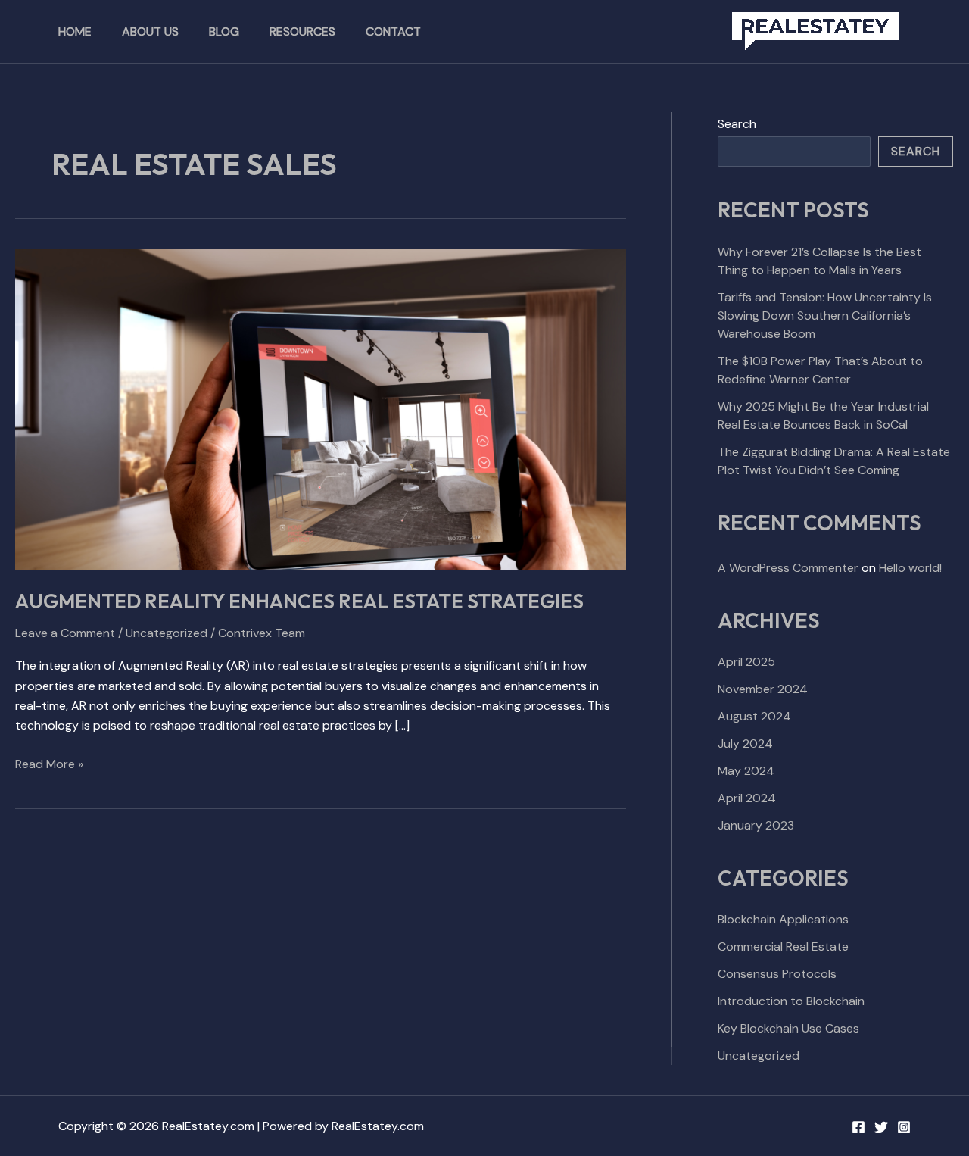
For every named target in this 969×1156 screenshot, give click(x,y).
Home (75, 31)
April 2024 (747, 798)
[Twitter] (881, 1127)
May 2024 (746, 771)
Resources (302, 31)
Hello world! (910, 568)
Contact (393, 31)
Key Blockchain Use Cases (788, 1028)
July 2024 (745, 743)
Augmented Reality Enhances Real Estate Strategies (299, 601)
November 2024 (763, 689)
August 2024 (754, 716)
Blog (224, 31)
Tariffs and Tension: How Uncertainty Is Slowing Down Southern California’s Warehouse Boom (825, 315)
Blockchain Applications (783, 919)
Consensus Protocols (777, 974)
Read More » (49, 763)
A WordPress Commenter (788, 568)
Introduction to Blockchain (791, 1001)
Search (737, 124)
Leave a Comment (65, 633)
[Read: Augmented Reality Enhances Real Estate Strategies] (320, 409)
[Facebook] (858, 1127)
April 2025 (746, 662)
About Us (150, 31)
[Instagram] (904, 1127)
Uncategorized (166, 633)
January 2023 (756, 825)
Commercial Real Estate (783, 946)
